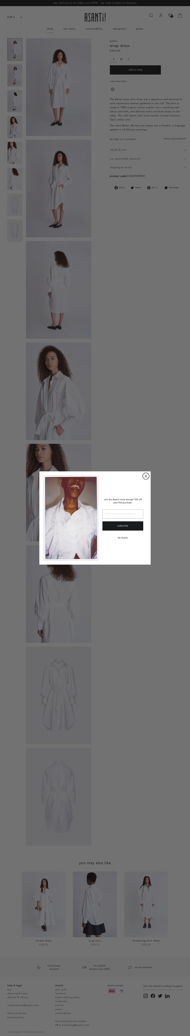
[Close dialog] (146, 476)
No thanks (123, 538)
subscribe (122, 526)
